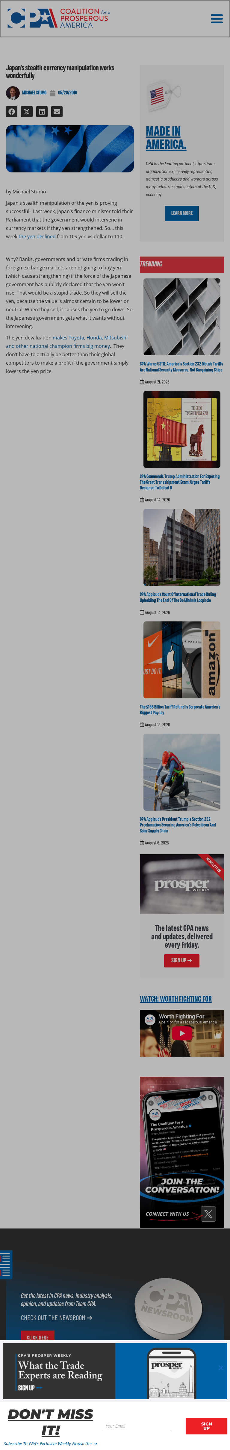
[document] (115, 725)
